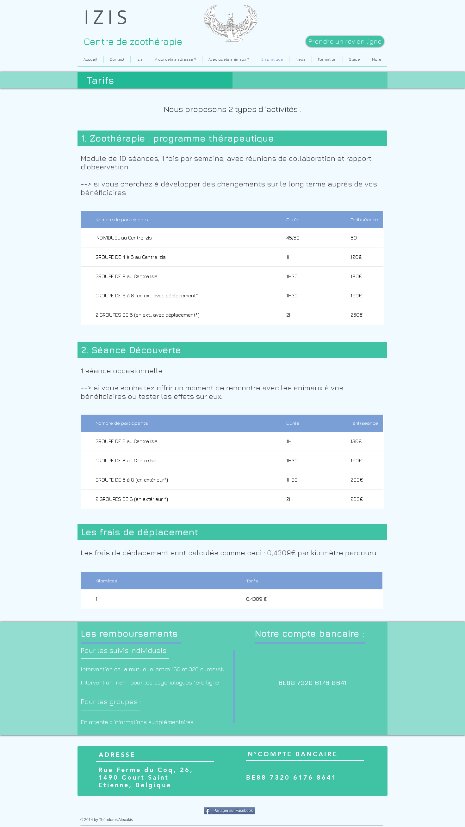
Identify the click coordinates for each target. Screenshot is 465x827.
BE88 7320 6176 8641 (291, 777)
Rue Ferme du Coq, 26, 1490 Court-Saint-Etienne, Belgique (145, 777)
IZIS (107, 16)
